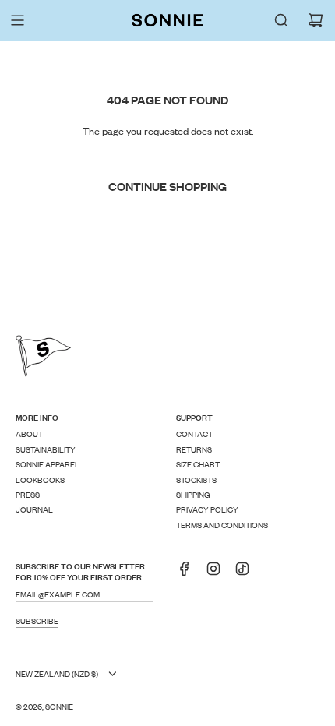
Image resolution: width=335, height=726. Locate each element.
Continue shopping (167, 186)
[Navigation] (17, 20)
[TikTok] (247, 573)
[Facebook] (189, 573)
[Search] (281, 20)
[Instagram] (218, 573)
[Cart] (315, 20)
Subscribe (37, 620)
